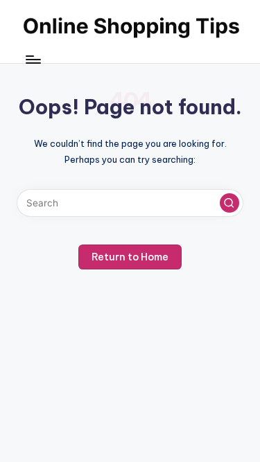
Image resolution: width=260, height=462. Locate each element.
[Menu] (33, 59)
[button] (229, 203)
